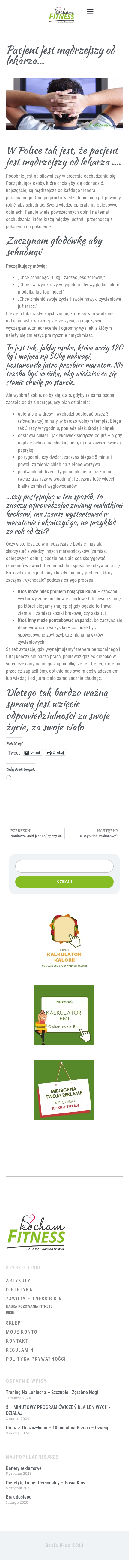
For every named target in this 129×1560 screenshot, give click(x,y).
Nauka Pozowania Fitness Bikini (29, 1309)
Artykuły (18, 1281)
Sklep (13, 1323)
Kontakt (17, 1341)
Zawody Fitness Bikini (35, 1299)
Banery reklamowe (24, 1468)
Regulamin (20, 1350)
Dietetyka (19, 1290)
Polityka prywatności (36, 1359)
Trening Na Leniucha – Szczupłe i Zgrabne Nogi (52, 1392)
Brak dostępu (19, 1497)
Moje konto (22, 1332)
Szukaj (64, 882)
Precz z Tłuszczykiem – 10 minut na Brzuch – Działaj (57, 1428)
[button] (90, 11)
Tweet (14, 752)
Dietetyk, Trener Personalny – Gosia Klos (45, 1483)
